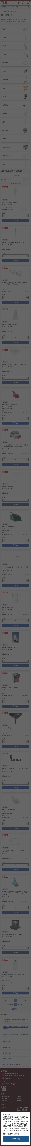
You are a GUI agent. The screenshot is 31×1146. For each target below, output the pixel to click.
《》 (7, 1118)
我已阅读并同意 (16, 1139)
